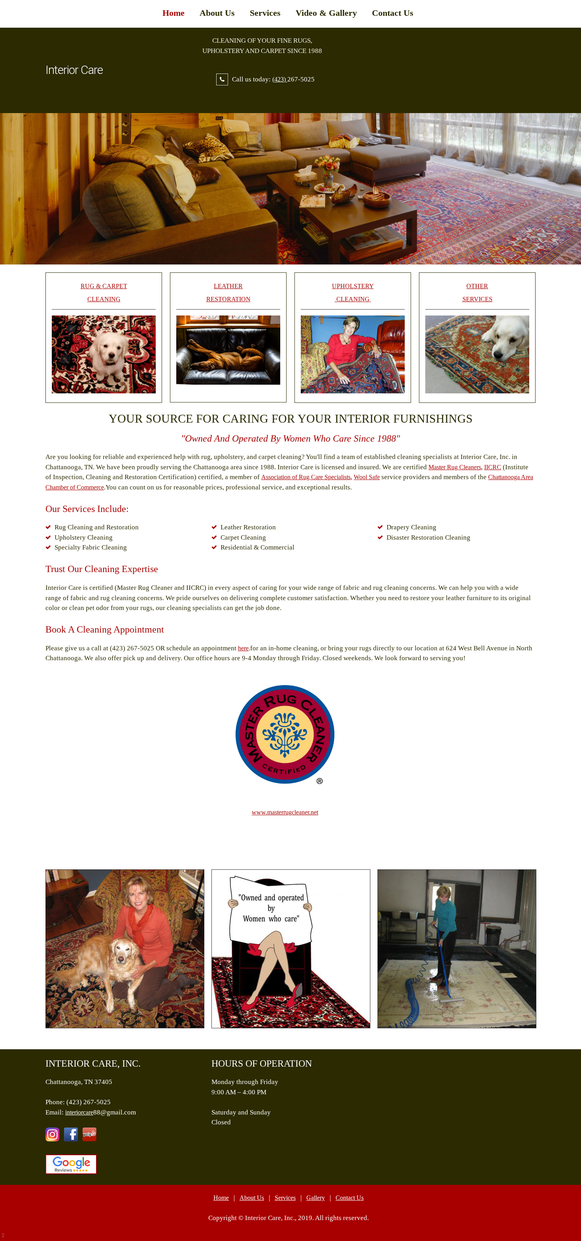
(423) (279, 79)
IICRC (492, 467)
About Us (252, 1197)
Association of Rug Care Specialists (306, 477)
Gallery (315, 1197)
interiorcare (79, 1112)
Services (285, 1197)
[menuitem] (173, 18)
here (243, 648)
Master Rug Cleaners (454, 467)
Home (221, 1197)
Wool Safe (367, 477)
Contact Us (350, 1197)
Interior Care (74, 70)
